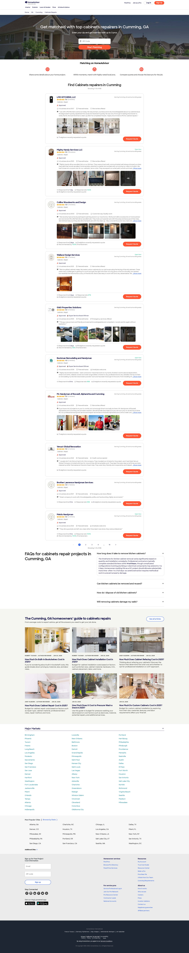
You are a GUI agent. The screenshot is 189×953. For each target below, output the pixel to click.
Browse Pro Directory (111, 865)
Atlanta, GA (34, 825)
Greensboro (77, 788)
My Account (142, 862)
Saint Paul (76, 760)
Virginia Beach (124, 792)
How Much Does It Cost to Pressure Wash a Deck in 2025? (92, 706)
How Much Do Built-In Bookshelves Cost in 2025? (44, 660)
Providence (123, 749)
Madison (122, 799)
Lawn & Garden (45, 7)
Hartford (28, 778)
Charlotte (76, 785)
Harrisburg (123, 739)
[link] (94, 99)
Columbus (76, 806)
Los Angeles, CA (102, 829)
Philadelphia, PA (36, 839)
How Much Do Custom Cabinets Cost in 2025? (140, 705)
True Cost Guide (143, 865)
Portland (122, 735)
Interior (27, 7)
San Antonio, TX (135, 839)
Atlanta (28, 802)
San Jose (28, 770)
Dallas (121, 763)
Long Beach (29, 749)
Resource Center (144, 868)
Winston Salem (78, 795)
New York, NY (134, 834)
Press (140, 898)
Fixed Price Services (110, 868)
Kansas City (76, 763)
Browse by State (49, 820)
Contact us (141, 904)
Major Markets (32, 728)
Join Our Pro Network (111, 892)
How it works (142, 888)
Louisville (75, 735)
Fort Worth (123, 770)
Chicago (28, 806)
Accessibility (104, 937)
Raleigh (75, 792)
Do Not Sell (96, 937)
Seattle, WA (100, 843)
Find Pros (107, 862)
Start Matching (94, 47)
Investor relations (144, 901)
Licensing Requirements (146, 881)
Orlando (28, 795)
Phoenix (28, 739)
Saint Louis (76, 767)
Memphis (122, 753)
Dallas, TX (132, 825)
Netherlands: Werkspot (107, 932)
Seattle (122, 795)
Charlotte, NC (68, 825)
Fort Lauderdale (31, 785)
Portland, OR (68, 839)
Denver (28, 774)
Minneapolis (76, 756)
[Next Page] (116, 545)
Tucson (27, 742)
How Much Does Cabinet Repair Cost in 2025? (46, 705)
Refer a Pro (141, 871)
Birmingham (30, 735)
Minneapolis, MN (69, 834)
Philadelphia (124, 742)
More (54, 7)
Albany (74, 774)
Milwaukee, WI (35, 834)
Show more (137, 168)
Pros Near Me (142, 874)
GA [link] (32, 12)
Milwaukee (123, 802)
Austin (121, 760)
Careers (140, 895)
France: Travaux (69, 932)
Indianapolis (29, 810)
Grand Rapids (77, 753)
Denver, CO (34, 829)
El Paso (122, 767)
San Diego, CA (35, 843)
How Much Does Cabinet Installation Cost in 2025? (92, 660)
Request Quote (132, 139)
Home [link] (27, 12)
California (89, 937)
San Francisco (30, 767)
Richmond (123, 788)
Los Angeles (30, 753)
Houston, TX (67, 829)
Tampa (27, 799)
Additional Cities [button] (30, 850)
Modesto (28, 756)
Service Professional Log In (113, 888)
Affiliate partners (143, 911)
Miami (27, 792)
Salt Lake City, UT (102, 839)
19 (109, 545)
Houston (122, 774)
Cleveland (76, 802)
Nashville (122, 756)
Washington (29, 781)
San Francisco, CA (70, 843)
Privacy (83, 937)
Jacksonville (29, 788)
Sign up (38, 882)
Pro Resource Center (111, 895)
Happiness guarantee (145, 907)
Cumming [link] (39, 12)
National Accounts (110, 901)
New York (75, 778)
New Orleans (77, 739)
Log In (148, 3)
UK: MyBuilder (120, 932)
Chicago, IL (100, 825)
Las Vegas (76, 770)
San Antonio (124, 778)
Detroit (74, 749)
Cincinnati (76, 799)
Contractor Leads (110, 898)
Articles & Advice (63, 7)
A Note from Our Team (145, 877)
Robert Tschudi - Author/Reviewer (38, 655)
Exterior (35, 7)
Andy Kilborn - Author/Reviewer (131, 655)
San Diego (29, 763)
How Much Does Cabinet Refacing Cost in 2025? (141, 659)
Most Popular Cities (32, 820)
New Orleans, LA (102, 834)
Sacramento (30, 760)
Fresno (27, 746)
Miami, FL (132, 829)
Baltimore (76, 742)
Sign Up (159, 3)
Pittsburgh (123, 746)
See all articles (155, 619)
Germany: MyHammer (82, 932)
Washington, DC (135, 843)
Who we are (142, 892)
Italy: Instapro (95, 932)
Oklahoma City (78, 810)
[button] (64, 125)
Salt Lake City (124, 781)
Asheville (75, 781)
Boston (74, 746)
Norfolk (122, 785)
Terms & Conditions (106, 941)
